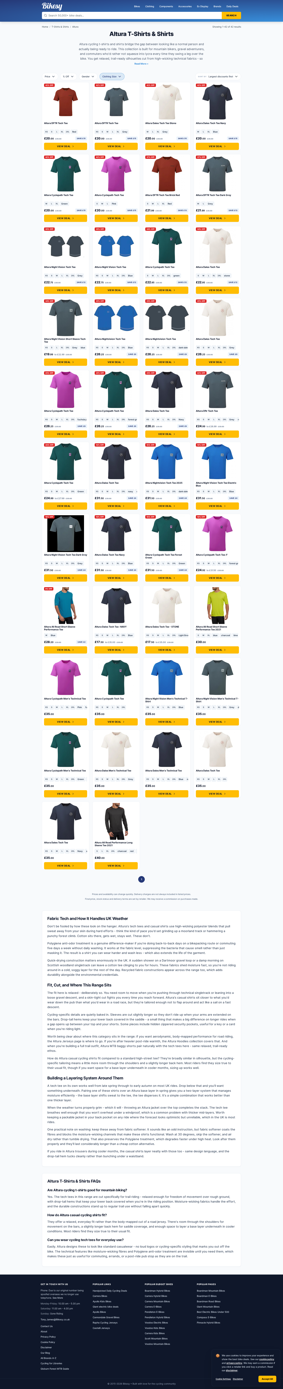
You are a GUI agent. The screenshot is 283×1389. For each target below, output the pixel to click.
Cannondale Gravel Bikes (106, 1317)
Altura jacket (151, 1107)
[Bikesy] (52, 7)
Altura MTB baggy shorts (118, 1046)
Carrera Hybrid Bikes (156, 1296)
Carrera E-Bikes (153, 1306)
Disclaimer (238, 1379)
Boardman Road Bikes (209, 1301)
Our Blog (45, 1352)
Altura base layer (143, 1090)
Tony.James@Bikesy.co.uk (55, 1319)
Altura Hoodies (178, 1041)
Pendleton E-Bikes (154, 1311)
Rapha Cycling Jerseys (105, 1322)
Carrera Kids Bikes (155, 1333)
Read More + (141, 63)
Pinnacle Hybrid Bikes (208, 1322)
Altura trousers (76, 1151)
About (44, 1331)
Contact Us (47, 1326)
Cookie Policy (48, 1342)
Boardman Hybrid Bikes (157, 1290)
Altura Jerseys (63, 1041)
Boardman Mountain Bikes (211, 1290)
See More (58, 1297)
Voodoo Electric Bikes (156, 1322)
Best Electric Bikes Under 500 (213, 1311)
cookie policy (266, 1359)
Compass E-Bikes (206, 1317)
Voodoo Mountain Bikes (157, 1344)
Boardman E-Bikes (207, 1296)
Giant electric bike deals (106, 1306)
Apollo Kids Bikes (102, 1301)
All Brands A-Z (48, 1358)
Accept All (267, 1379)
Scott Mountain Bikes (156, 1338)
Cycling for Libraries (51, 1363)
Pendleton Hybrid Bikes (157, 1317)
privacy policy (234, 1363)
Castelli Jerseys (101, 1328)
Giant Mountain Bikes (208, 1306)
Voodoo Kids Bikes (155, 1328)
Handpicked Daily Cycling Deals (110, 1290)
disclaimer (232, 1370)
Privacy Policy (48, 1336)
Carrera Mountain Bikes (157, 1301)
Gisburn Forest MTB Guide (55, 1368)
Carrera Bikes (100, 1296)
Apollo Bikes (99, 1311)
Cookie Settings (223, 1379)
